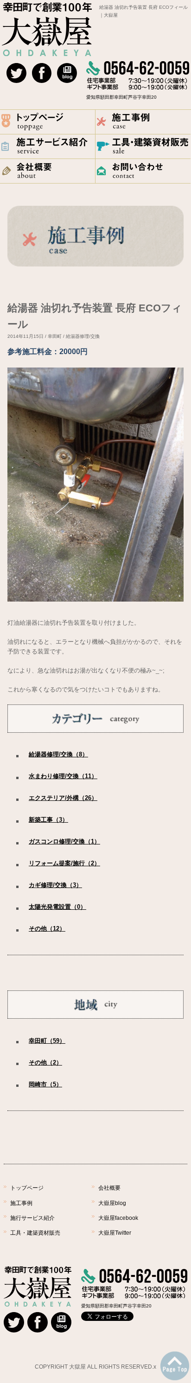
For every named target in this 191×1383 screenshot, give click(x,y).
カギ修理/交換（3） (55, 885)
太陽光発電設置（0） (57, 906)
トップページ (27, 1188)
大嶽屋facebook (118, 1218)
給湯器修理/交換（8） (58, 754)
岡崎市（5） (45, 1084)
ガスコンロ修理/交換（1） (64, 841)
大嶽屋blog (112, 1203)
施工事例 (21, 1203)
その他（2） (45, 1062)
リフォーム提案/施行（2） (64, 863)
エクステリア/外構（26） (63, 797)
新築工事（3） (48, 819)
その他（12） (47, 928)
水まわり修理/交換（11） (63, 776)
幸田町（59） (47, 1040)
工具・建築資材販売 (35, 1233)
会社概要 (109, 1188)
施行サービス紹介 (32, 1218)
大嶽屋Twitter (114, 1233)
